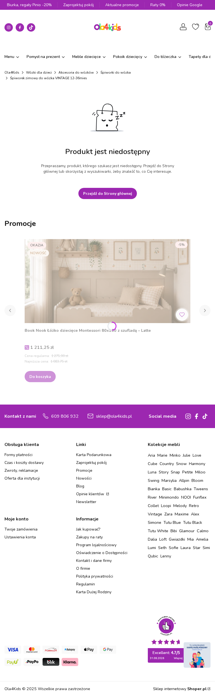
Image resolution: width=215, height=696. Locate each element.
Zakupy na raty (89, 537)
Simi (206, 547)
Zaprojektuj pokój (78, 5)
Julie (186, 455)
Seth (162, 547)
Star (196, 547)
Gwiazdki (177, 539)
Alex (195, 514)
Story (164, 472)
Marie (162, 455)
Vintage (155, 514)
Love (197, 455)
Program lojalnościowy (96, 545)
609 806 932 (65, 416)
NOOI (186, 497)
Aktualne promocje (122, 5)
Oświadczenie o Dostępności (101, 552)
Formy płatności (18, 454)
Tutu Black (192, 522)
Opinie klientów (90, 494)
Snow (181, 463)
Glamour (187, 531)
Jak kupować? (88, 529)
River (152, 497)
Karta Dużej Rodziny (93, 592)
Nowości (84, 478)
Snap (175, 472)
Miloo (200, 472)
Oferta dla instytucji (22, 478)
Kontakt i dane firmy (94, 560)
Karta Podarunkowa (93, 454)
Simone (154, 522)
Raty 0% (157, 5)
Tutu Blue (172, 522)
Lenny (165, 556)
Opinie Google (189, 5)
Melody (180, 505)
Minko (175, 455)
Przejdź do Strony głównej (107, 193)
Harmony (197, 463)
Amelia (202, 539)
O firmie (83, 568)
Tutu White (158, 531)
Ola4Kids (11, 72)
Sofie (173, 547)
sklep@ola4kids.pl (114, 416)
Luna (152, 472)
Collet (153, 505)
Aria (151, 455)
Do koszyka (40, 376)
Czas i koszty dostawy (24, 462)
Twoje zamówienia (21, 529)
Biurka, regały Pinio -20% (29, 5)
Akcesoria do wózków (76, 72)
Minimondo (169, 497)
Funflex (200, 497)
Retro (194, 505)
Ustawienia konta (20, 537)
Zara (168, 514)
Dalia (152, 539)
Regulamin (85, 584)
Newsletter (86, 502)
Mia (190, 539)
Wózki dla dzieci (39, 72)
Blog (80, 486)
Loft (163, 539)
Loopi (166, 505)
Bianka (154, 489)
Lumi (152, 547)
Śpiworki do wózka (116, 72)
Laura (186, 547)
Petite (187, 472)
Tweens (201, 489)
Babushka (182, 489)
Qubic (153, 556)
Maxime (182, 514)
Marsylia (169, 480)
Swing (153, 480)
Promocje (84, 470)
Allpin (184, 480)
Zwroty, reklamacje (21, 470)
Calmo (203, 531)
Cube (152, 463)
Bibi (173, 531)
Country (167, 463)
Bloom (197, 480)
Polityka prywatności (94, 576)
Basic (167, 489)
